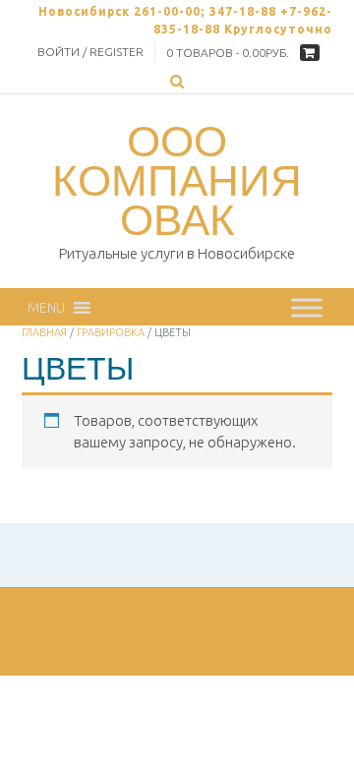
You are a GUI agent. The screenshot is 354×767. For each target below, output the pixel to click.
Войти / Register (90, 51)
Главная (44, 332)
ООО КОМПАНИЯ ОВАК (177, 180)
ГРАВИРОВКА (111, 332)
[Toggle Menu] (307, 307)
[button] (46, 307)
